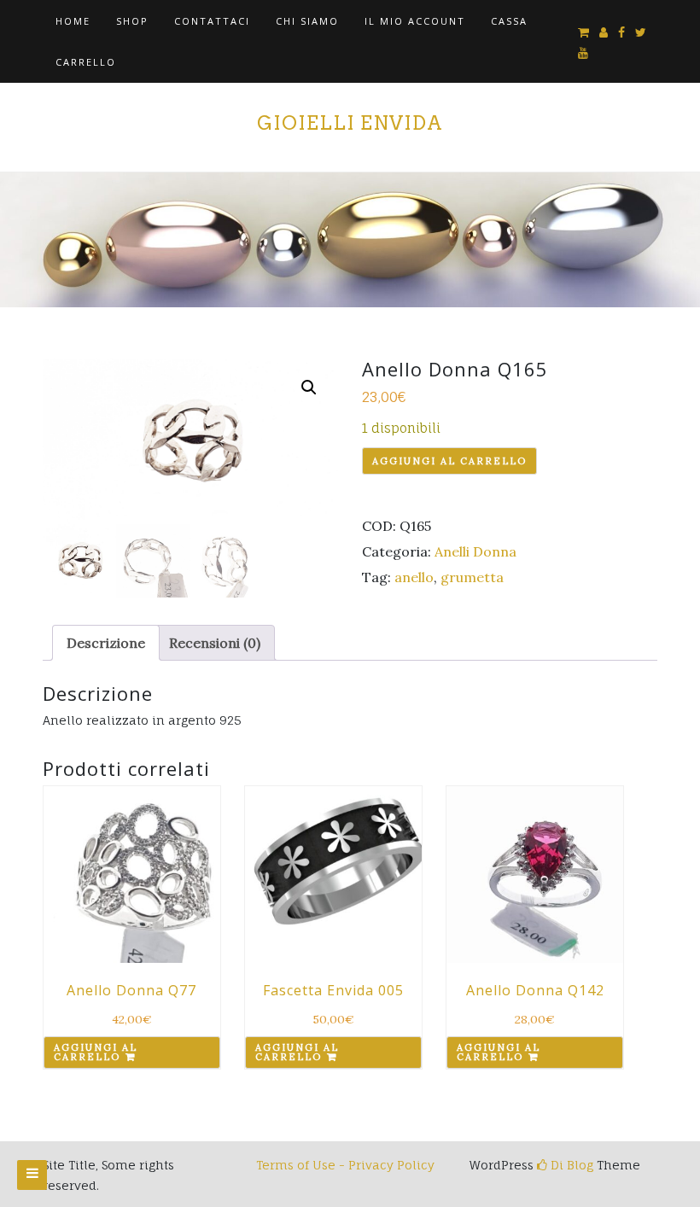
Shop (132, 21)
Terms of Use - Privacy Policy (345, 1164)
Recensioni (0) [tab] (214, 642)
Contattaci (212, 21)
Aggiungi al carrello (449, 461)
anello (414, 577)
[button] (309, 387)
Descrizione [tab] (106, 642)
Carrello (85, 61)
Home (72, 21)
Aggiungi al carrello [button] (95, 1052)
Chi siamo (307, 21)
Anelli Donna (475, 551)
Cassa (509, 21)
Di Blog (570, 1164)
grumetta (472, 577)
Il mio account (415, 21)
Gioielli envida (350, 123)
